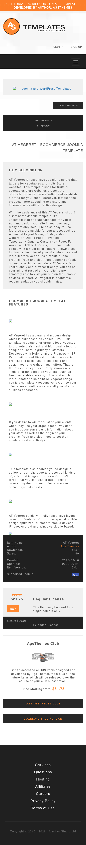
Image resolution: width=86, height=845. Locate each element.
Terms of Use (43, 807)
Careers (43, 793)
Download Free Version (43, 718)
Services (43, 764)
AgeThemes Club (43, 643)
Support (43, 126)
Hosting (43, 779)
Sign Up (76, 46)
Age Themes (70, 546)
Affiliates (43, 786)
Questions (43, 771)
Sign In (58, 46)
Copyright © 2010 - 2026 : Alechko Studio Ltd (43, 831)
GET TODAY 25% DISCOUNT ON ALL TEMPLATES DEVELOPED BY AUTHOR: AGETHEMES (43, 5)
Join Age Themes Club (43, 703)
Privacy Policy (43, 800)
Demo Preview (68, 105)
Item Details (43, 120)
